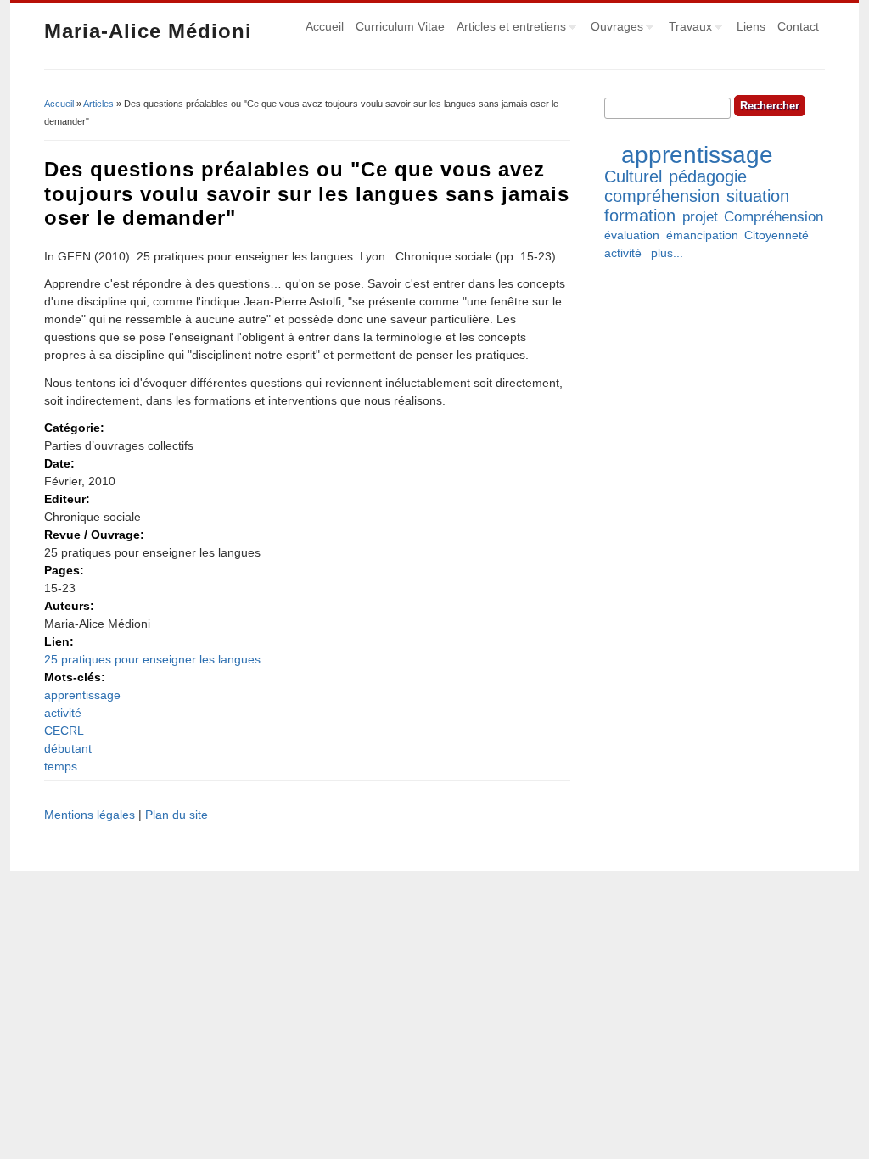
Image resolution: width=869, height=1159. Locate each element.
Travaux (687, 29)
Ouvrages (614, 29)
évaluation (631, 235)
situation (757, 196)
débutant (68, 748)
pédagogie (708, 176)
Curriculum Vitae (400, 26)
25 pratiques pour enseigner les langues (152, 659)
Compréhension (773, 217)
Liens (751, 26)
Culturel (633, 176)
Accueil (325, 26)
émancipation (702, 235)
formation (640, 215)
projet (700, 217)
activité (62, 712)
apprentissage (82, 695)
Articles (98, 103)
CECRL (64, 730)
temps (60, 766)
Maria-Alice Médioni (148, 31)
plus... (667, 253)
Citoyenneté (776, 235)
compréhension (662, 196)
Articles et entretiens (508, 29)
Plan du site (176, 814)
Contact (798, 26)
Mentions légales (89, 814)
